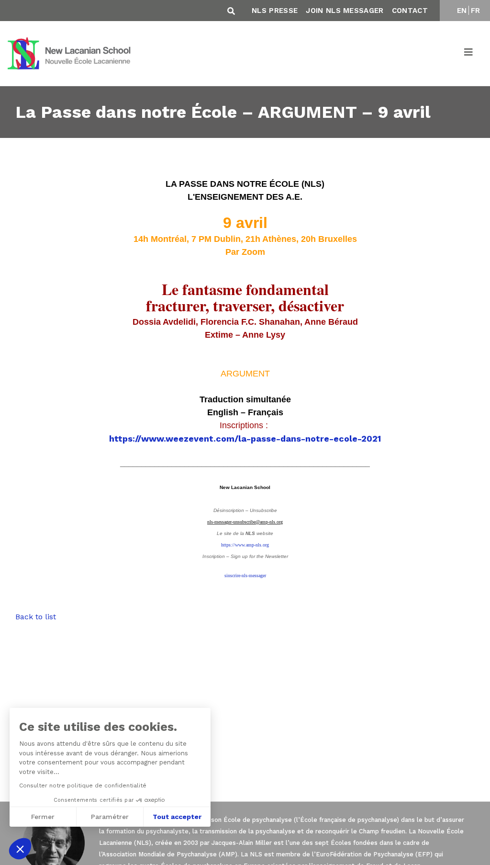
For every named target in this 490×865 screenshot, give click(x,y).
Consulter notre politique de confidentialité (82, 785)
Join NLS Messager (344, 10)
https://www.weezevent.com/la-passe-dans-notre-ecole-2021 (245, 438)
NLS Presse (275, 10)
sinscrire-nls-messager (245, 575)
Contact (410, 10)
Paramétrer (110, 816)
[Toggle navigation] (469, 53)
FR (475, 10)
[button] (20, 848)
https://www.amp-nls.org (245, 544)
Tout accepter (177, 816)
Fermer (43, 816)
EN (462, 10)
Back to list (35, 616)
